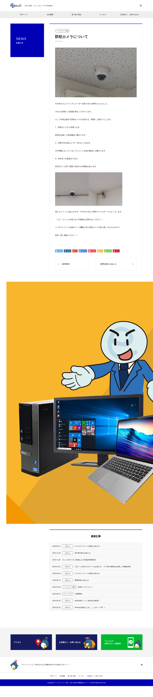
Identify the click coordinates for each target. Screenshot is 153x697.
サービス (103, 14)
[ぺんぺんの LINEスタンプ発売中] (121, 649)
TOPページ (23, 14)
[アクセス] (31, 649)
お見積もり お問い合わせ (129, 14)
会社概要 (50, 14)
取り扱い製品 (76, 14)
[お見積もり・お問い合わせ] (76, 649)
